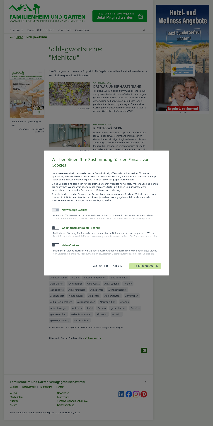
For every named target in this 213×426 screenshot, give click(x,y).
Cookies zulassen (145, 266)
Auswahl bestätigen (107, 266)
